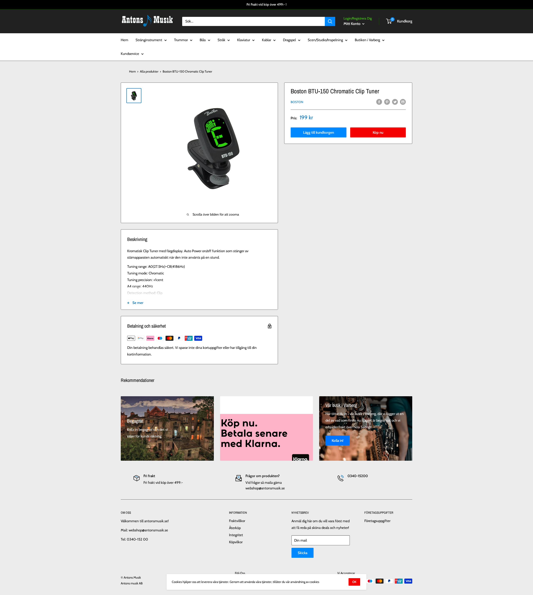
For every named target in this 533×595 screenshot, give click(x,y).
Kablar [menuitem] (266, 40)
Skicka (302, 553)
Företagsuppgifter (377, 521)
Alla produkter (149, 71)
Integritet (236, 535)
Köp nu (378, 132)
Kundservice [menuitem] (130, 54)
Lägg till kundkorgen (318, 132)
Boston (297, 102)
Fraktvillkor (237, 521)
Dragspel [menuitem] (289, 40)
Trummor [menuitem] (181, 40)
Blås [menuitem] (203, 40)
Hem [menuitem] (124, 40)
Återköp (235, 528)
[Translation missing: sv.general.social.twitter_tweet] (395, 101)
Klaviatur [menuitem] (243, 40)
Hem (132, 71)
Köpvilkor (236, 542)
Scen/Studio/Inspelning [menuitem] (325, 40)
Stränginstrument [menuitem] (149, 40)
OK (354, 582)
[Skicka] (330, 21)
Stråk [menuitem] (221, 40)
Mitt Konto (352, 23)
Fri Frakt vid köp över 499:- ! (266, 4)
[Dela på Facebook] (379, 101)
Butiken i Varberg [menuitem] (367, 40)
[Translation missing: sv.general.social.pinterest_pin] (387, 101)
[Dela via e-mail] (403, 101)
